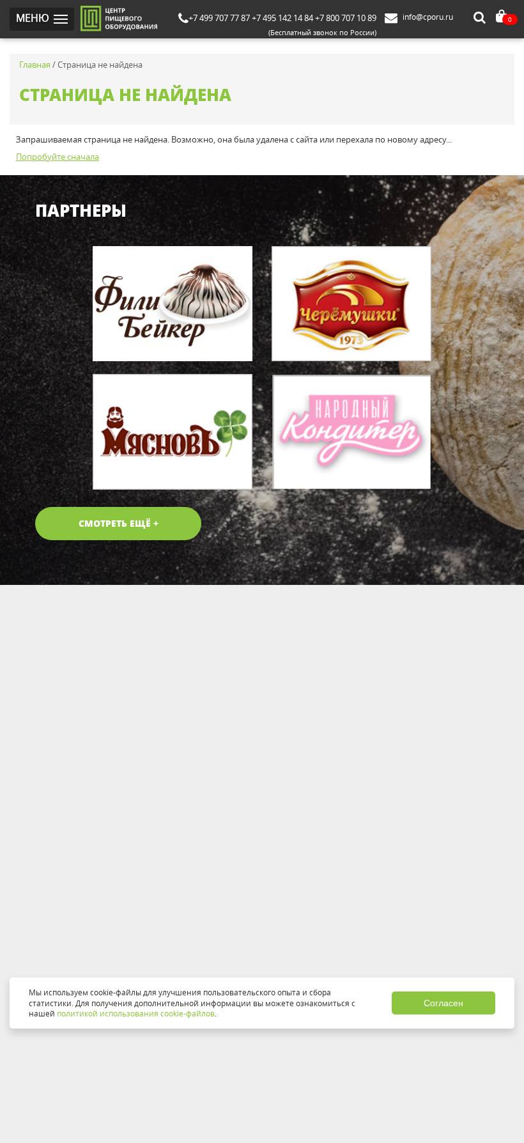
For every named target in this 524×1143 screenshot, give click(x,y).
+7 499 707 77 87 (219, 18)
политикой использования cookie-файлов (136, 1013)
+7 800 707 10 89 (345, 18)
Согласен (443, 1003)
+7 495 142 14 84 (282, 18)
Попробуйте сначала (57, 157)
